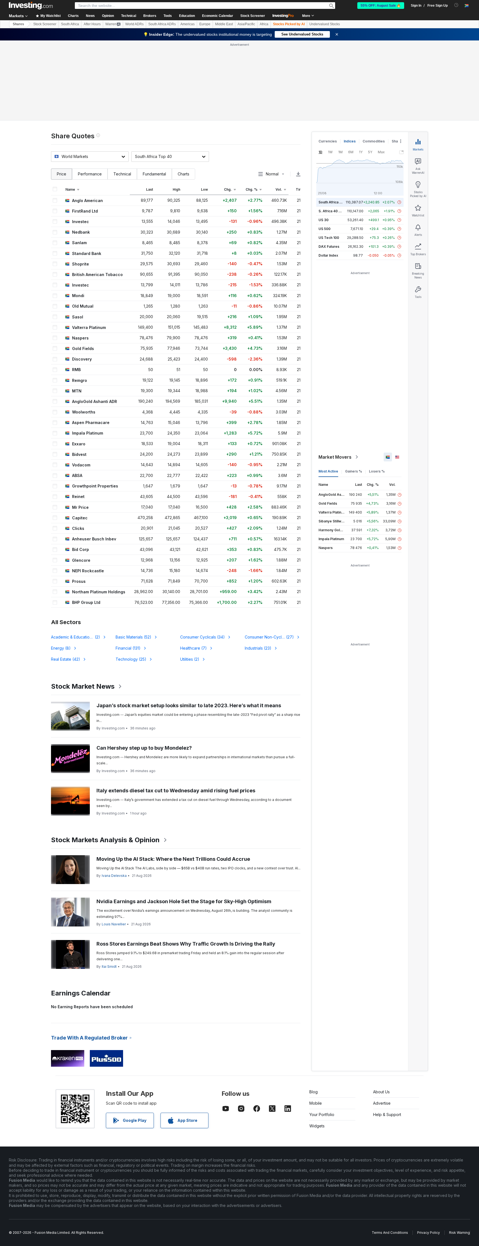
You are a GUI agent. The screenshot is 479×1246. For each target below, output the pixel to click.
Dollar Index (328, 255)
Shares (18, 24)
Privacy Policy (428, 1232)
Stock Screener (252, 16)
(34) (202, 637)
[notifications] (456, 5)
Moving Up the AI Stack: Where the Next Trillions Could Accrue (173, 859)
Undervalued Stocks (324, 24)
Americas (187, 24)
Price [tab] (61, 174)
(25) (131, 659)
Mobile (315, 1103)
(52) (133, 637)
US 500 (324, 229)
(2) (79, 637)
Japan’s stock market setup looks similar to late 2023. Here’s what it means (188, 705)
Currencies (328, 141)
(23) (258, 648)
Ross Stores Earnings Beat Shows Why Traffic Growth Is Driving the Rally (185, 944)
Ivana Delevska (114, 876)
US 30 (323, 220)
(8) (61, 648)
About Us (381, 1091)
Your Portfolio (321, 1114)
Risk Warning (459, 1232)
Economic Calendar (217, 16)
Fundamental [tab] (154, 174)
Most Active (328, 471)
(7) (193, 648)
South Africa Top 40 (335, 202)
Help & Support (387, 1114)
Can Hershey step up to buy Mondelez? (144, 748)
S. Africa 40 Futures (335, 211)
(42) (65, 659)
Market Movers (335, 457)
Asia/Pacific (246, 24)
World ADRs (134, 24)
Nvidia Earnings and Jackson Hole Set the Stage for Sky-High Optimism (183, 901)
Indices (350, 141)
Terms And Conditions (390, 1232)
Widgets (317, 1126)
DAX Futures (329, 246)
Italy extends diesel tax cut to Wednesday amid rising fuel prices (175, 790)
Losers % (377, 471)
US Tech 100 (329, 238)
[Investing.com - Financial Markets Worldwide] (31, 5)
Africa (264, 24)
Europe (204, 24)
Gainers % (353, 471)
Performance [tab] (90, 174)
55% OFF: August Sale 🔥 (381, 5)
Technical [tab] (122, 174)
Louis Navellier (114, 924)
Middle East (224, 24)
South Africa (70, 24)
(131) (128, 648)
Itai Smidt (109, 966)
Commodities (374, 141)
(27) (269, 637)
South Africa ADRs (162, 24)
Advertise (382, 1103)
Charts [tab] (183, 174)
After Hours (92, 24)
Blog (313, 1091)
